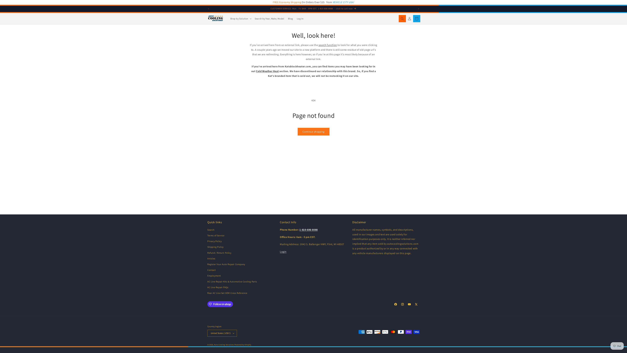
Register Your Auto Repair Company (226, 264)
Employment (214, 275)
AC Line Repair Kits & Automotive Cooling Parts (232, 281)
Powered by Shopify (242, 345)
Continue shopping (314, 131)
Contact (211, 270)
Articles (211, 258)
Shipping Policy (215, 246)
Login (283, 251)
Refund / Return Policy (219, 252)
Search (211, 229)
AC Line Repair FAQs (217, 287)
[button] (240, 18)
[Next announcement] (418, 9)
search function (328, 45)
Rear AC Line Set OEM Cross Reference (227, 293)
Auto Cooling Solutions (224, 345)
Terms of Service (216, 235)
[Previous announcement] (208, 9)
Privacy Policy (214, 241)
